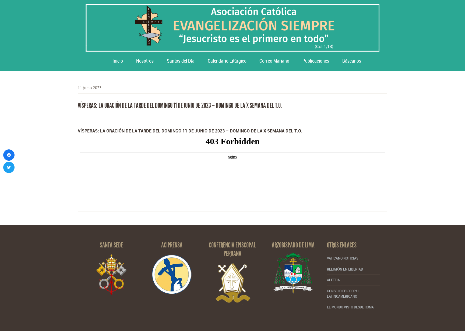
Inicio (117, 61)
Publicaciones (315, 61)
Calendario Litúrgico (227, 61)
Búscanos (351, 61)
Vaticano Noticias (342, 258)
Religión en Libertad (345, 269)
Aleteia (333, 280)
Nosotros (145, 61)
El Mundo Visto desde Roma (350, 307)
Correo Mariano (274, 61)
